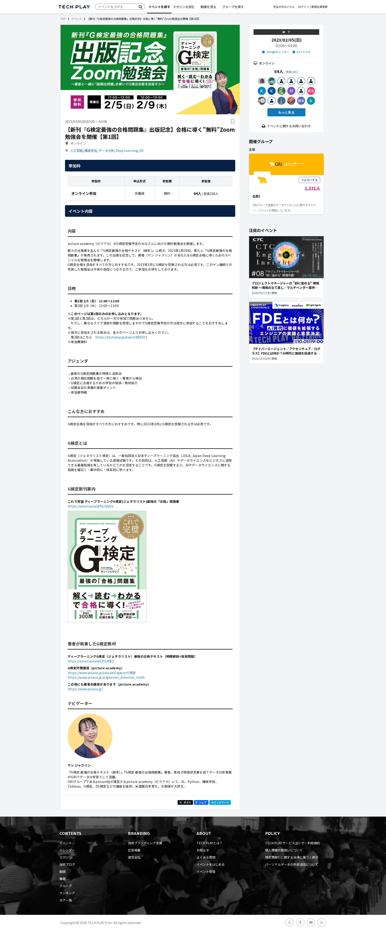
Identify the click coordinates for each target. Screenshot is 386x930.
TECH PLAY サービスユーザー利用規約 (292, 843)
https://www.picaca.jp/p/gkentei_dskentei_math (106, 677)
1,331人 (312, 188)
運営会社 (134, 857)
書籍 (62, 878)
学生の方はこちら (284, 6)
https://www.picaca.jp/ (85, 689)
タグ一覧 (65, 900)
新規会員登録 (319, 6)
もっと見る (286, 112)
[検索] (140, 6)
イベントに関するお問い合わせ (289, 126)
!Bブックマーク (220, 802)
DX (141, 150)
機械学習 (90, 150)
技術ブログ (67, 864)
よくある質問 (206, 857)
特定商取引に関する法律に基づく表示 (291, 857)
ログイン (303, 6)
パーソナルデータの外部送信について (291, 864)
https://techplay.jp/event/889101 (121, 337)
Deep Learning (127, 150)
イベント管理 (206, 871)
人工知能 (76, 150)
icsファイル (303, 52)
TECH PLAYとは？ (209, 843)
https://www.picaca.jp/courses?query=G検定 (102, 672)
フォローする (309, 180)
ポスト (187, 802)
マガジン (65, 857)
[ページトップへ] (74, 6)
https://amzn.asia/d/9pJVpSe (90, 506)
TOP (63, 19)
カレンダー (67, 850)
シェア (203, 802)
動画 (62, 871)
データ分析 (106, 150)
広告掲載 (134, 850)
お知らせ (203, 850)
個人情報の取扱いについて (284, 850)
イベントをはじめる (211, 864)
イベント (76, 19)
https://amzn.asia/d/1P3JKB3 (91, 661)
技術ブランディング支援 (145, 843)
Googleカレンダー (277, 52)
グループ (65, 886)
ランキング (67, 893)
